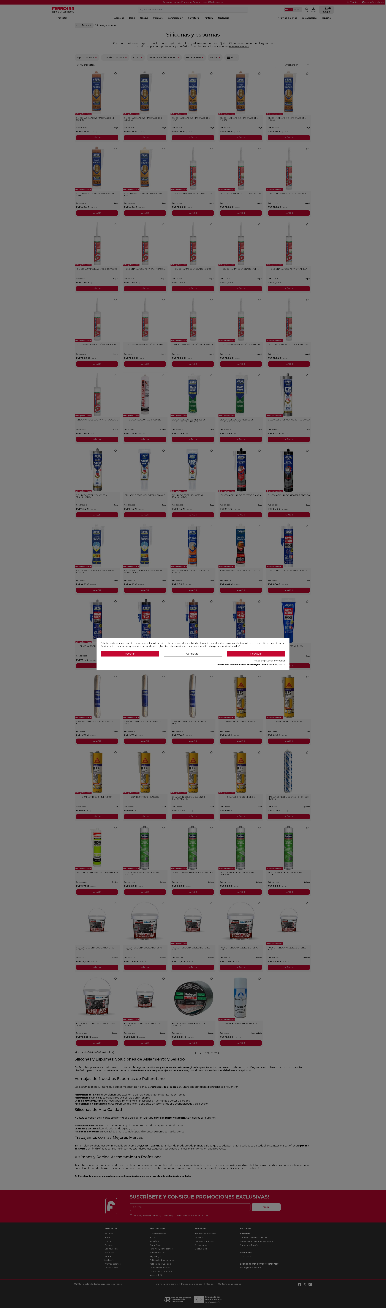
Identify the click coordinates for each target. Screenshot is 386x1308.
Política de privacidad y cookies (269, 660)
